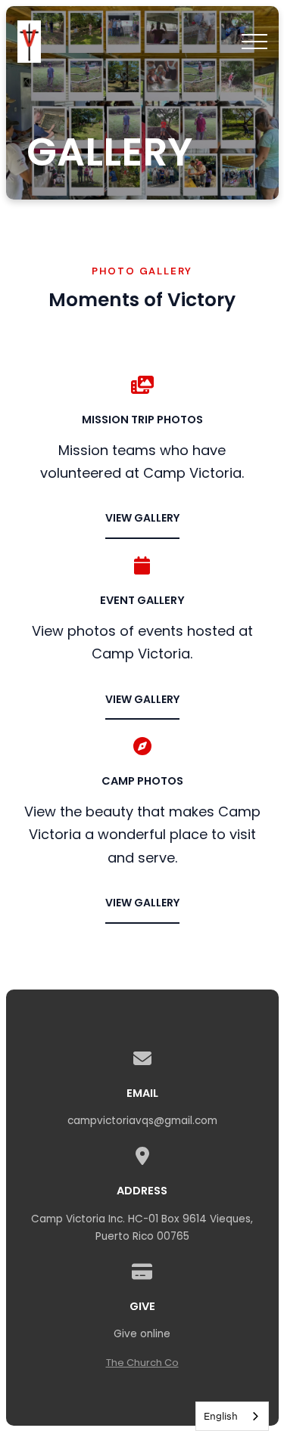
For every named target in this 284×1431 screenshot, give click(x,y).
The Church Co (142, 1362)
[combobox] (232, 1416)
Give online (142, 1334)
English (221, 1416)
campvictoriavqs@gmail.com (142, 1121)
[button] (254, 41)
